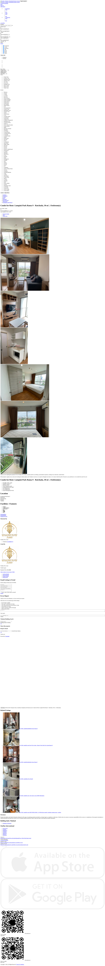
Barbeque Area (7, 121)
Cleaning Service (7, 133)
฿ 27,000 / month (22, 745)
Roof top (6, 97)
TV (4, 166)
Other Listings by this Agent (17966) (7, 572)
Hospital (5, 180)
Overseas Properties (4, 3)
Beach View (6, 86)
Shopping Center (7, 185)
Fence (5, 140)
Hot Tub (5, 145)
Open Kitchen (7, 126)
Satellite (5, 160)
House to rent (3, 842)
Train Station (6, 190)
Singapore (5, 832)
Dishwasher (6, 138)
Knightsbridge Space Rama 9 (31, 762)
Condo (5, 47)
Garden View (6, 78)
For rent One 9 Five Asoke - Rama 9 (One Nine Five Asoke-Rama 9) (39, 745)
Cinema (5, 179)
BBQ (5, 127)
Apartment (6, 48)
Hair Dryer (6, 143)
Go (1, 623)
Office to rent (20, 842)
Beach (5, 178)
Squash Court (6, 111)
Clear (2, 55)
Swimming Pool (7, 107)
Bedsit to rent (8, 842)
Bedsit (5, 51)
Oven (5, 155)
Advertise (14, 838)
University (6, 186)
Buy (6, 12)
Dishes (5, 137)
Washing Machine (7, 172)
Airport (5, 174)
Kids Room (6, 150)
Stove (5, 165)
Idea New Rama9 (29, 778)
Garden (5, 94)
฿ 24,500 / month (22, 812)
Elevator (5, 139)
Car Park (6, 95)
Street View (6, 87)
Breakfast (6, 129)
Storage (5, 163)
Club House (6, 117)
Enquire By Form (3, 516)
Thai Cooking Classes (8, 168)
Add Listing (2, 6)
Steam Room (6, 114)
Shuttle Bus (6, 118)
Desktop (2, 514)
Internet (5, 146)
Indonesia (5, 835)
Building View (7, 84)
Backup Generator (7, 128)
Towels (5, 169)
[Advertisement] (36, 646)
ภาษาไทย (2, 23)
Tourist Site (6, 188)
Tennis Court (6, 109)
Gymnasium (6, 141)
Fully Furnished (7, 100)
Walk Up (6, 123)
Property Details (6, 213)
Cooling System (7, 135)
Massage (5, 152)
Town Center (6, 189)
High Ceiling (6, 144)
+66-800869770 (10, 541)
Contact (8, 838)
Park (5, 182)
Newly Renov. (7, 98)
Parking (5, 156)
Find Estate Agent (27, 838)
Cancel (2, 192)
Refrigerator (6, 159)
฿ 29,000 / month (22, 762)
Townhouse (6, 45)
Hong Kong (5, 828)
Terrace (5, 93)
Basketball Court (7, 110)
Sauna (5, 112)
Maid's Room (6, 105)
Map (4, 215)
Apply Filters (7, 192)
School (5, 184)
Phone (5, 514)
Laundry (5, 151)
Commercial (7, 17)
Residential (7, 8)
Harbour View (7, 80)
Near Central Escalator (8, 124)
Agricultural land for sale (23, 844)
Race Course (6, 85)
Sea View (6, 81)
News (11, 838)
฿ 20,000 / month (22, 795)
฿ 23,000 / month (22, 728)
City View (6, 83)
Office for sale (16, 844)
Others (5, 53)
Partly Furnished (7, 99)
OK (4, 55)
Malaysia (4, 833)
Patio (5, 157)
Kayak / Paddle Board (8, 149)
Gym (5, 115)
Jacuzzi (5, 148)
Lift (5, 106)
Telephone (6, 167)
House (5, 50)
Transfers (6, 171)
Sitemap (17, 838)
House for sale (3, 844)
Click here (2, 707)
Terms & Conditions (20, 964)
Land (6, 13)
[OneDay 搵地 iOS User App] (52, 877)
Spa (5, 161)
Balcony (5, 92)
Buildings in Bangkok (7, 823)
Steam (5, 162)
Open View (6, 77)
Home (1, 838)
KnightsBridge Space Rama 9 (32, 728)
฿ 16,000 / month (22, 778)
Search (1, 43)
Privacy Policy (21, 838)
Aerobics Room (7, 116)
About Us (5, 838)
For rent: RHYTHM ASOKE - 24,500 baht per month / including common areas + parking (43, 812)
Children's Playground (8, 120)
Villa (5, 49)
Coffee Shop (6, 177)
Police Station (6, 183)
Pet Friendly (6, 104)
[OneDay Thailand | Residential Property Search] (10, 1)
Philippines (5, 830)
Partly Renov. (6, 101)
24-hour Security (7, 122)
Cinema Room (7, 132)
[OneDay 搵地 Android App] (52, 908)
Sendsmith (7, 636)
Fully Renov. (6, 103)
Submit (1, 593)
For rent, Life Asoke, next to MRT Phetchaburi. (35, 795)
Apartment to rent (14, 842)
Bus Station (6, 176)
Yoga (5, 173)
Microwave (6, 154)
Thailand (4, 831)
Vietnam (4, 829)
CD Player (6, 131)
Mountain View (7, 79)
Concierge (6, 134)
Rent (6, 9)
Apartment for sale (9, 844)
